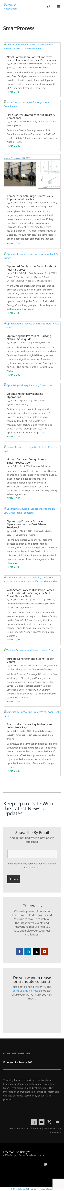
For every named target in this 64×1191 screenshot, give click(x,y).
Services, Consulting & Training (37, 280)
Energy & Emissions (18, 67)
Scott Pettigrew (36, 63)
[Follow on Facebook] (19, 951)
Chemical (37, 202)
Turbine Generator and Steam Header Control (30, 660)
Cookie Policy (34, 1128)
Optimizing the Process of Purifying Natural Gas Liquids (29, 337)
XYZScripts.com (46, 1189)
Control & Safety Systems (18, 603)
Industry (19, 206)
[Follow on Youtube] (44, 951)
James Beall (24, 599)
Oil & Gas (45, 342)
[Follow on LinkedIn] (27, 951)
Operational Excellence (38, 67)
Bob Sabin (23, 63)
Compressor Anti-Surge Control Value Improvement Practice (30, 197)
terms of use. (34, 867)
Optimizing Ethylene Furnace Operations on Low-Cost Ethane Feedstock (26, 524)
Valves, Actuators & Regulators (38, 206)
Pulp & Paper (47, 466)
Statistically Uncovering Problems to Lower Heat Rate (29, 726)
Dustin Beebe (25, 121)
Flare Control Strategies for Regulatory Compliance (31, 116)
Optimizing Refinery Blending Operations (25, 395)
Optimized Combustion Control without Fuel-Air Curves (31, 268)
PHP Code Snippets (19, 1189)
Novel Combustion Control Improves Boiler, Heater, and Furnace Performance (32, 59)
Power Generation (23, 734)
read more (13, 91)
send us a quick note (25, 990)
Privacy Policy (17, 1128)
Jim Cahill (14, 63)
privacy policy (49, 863)
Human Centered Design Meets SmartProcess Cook (26, 461)
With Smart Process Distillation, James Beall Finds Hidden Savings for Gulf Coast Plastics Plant (30, 593)
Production (28, 607)
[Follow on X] (36, 951)
